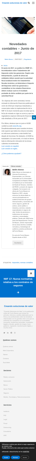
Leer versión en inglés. (10, 149)
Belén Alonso (9, 59)
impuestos (15, 262)
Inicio (5, 65)
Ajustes (25, 457)
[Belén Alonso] (7, 170)
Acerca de (5, 166)
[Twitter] (4, 333)
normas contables (26, 262)
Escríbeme (17, 243)
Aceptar (6, 457)
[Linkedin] (7, 333)
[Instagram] (14, 333)
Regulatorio (27, 59)
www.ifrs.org (17, 126)
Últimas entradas (16, 166)
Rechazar (15, 457)
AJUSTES (26, 452)
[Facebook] (11, 333)
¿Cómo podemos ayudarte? (11, 153)
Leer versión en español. (10, 146)
